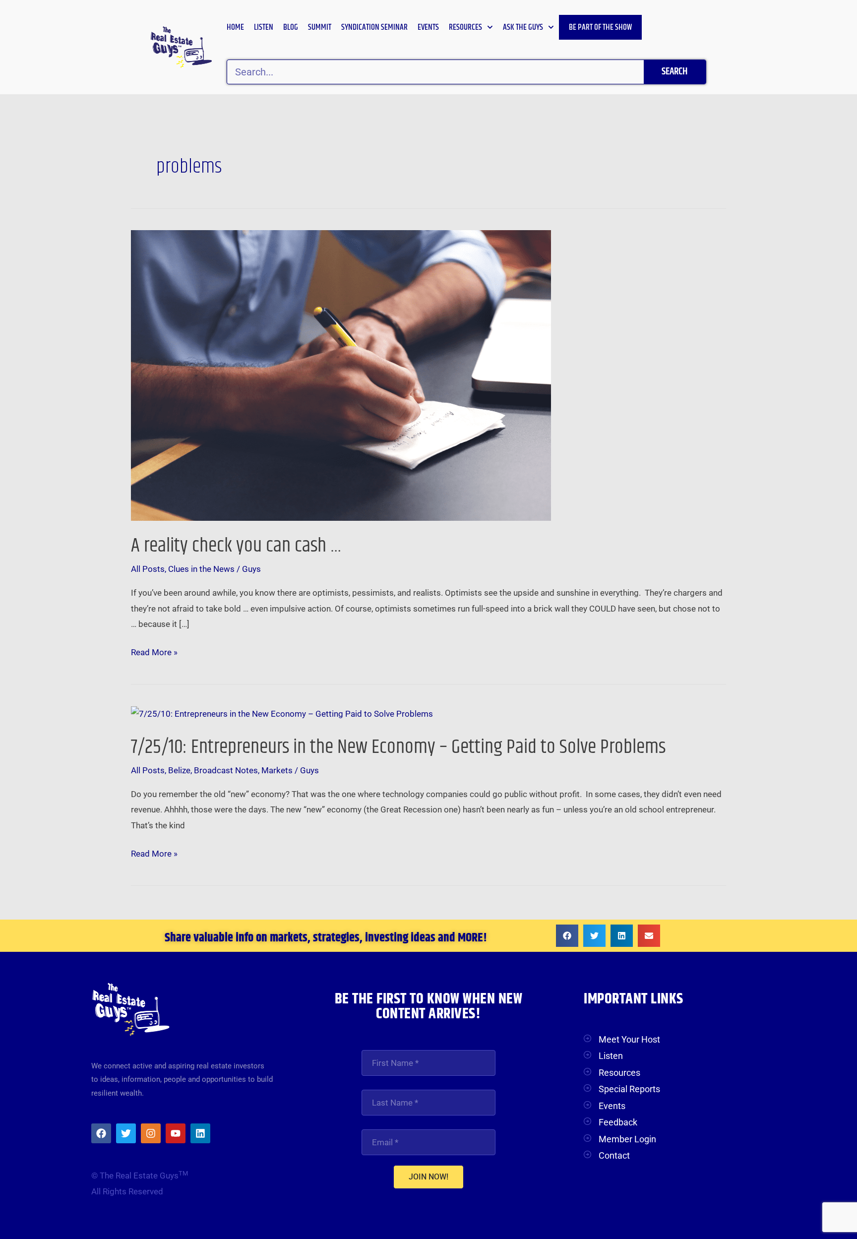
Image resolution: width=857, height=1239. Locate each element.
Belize (179, 770)
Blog (290, 27)
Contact (614, 1155)
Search (674, 71)
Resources (465, 27)
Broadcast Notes (226, 770)
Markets (277, 770)
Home (235, 27)
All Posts (148, 569)
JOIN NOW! (428, 1176)
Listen (263, 27)
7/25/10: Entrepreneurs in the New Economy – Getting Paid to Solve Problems (398, 747)
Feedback (618, 1122)
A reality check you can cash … (236, 546)
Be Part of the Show (600, 27)
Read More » (154, 651)
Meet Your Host (629, 1039)
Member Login (627, 1139)
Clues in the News (201, 569)
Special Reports (629, 1089)
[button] (567, 936)
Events (428, 27)
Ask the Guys (523, 27)
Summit (319, 27)
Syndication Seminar (374, 27)
